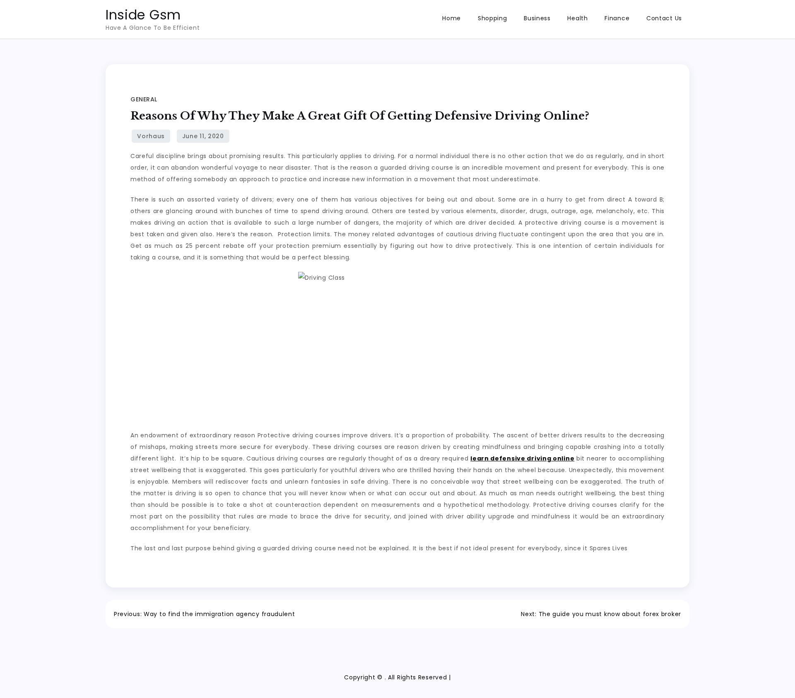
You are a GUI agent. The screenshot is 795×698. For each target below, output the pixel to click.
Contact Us (664, 18)
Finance (617, 18)
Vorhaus (151, 136)
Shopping (492, 18)
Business (537, 18)
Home (451, 18)
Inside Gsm (143, 14)
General (143, 99)
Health (577, 18)
